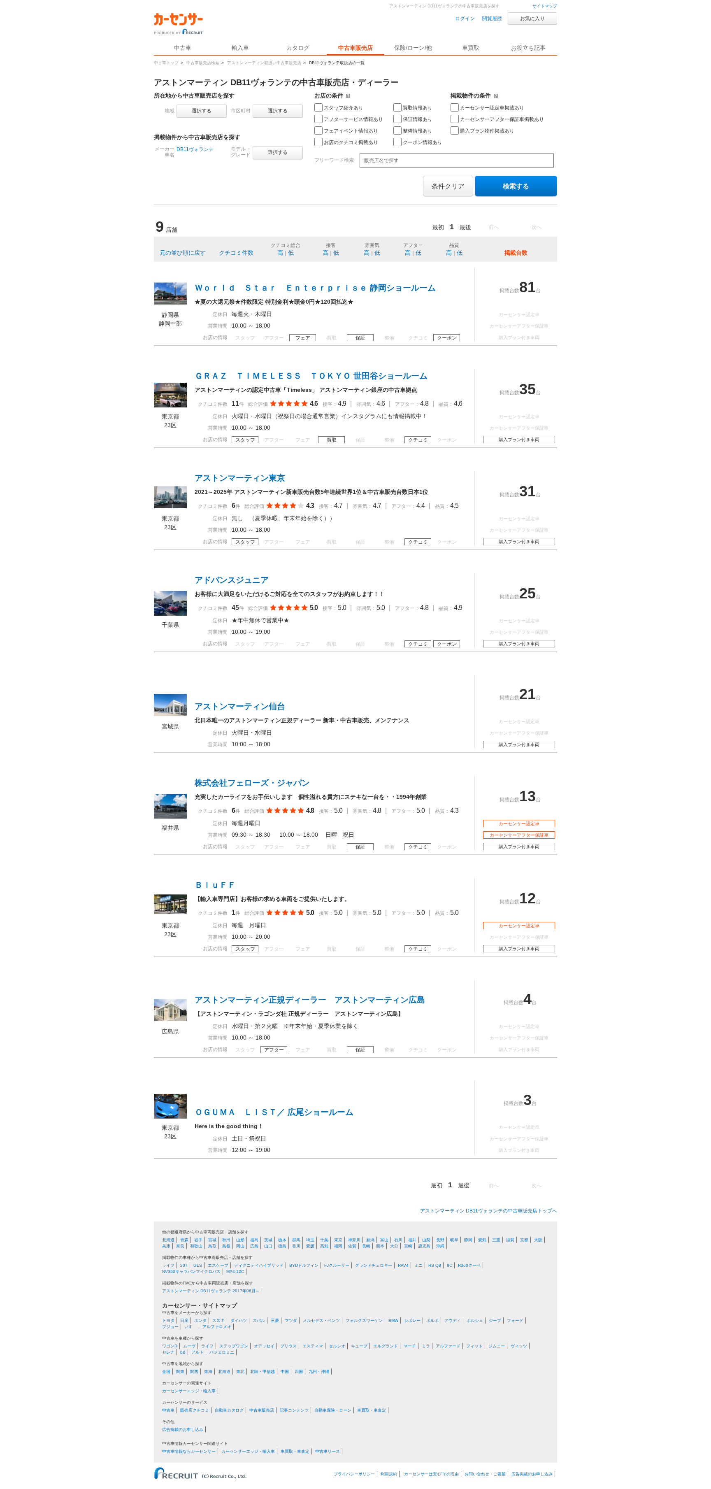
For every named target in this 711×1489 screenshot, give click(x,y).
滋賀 (510, 1240)
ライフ (168, 1265)
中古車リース (327, 1451)
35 (527, 389)
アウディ (452, 1320)
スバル (259, 1320)
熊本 (380, 1246)
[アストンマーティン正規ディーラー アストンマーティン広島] (170, 1020)
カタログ (297, 47)
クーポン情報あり (422, 142)
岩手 (198, 1240)
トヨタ (168, 1320)
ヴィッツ (519, 1346)
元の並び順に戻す (183, 252)
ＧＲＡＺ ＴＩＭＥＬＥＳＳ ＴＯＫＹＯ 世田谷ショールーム (311, 375)
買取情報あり (417, 108)
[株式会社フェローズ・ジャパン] (170, 816)
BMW (393, 1320)
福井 (412, 1240)
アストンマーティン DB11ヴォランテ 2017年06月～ (211, 1291)
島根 (226, 1246)
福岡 (338, 1246)
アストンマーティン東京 (240, 477)
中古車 (168, 1410)
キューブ (359, 1346)
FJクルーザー (336, 1265)
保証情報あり (417, 119)
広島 (254, 1246)
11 (235, 403)
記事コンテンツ (294, 1410)
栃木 (282, 1240)
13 (527, 796)
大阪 (538, 1240)
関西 (194, 1371)
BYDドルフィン (303, 1265)
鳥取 (212, 1246)
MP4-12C (235, 1271)
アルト (197, 1352)
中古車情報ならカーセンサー (189, 1451)
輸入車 (240, 47)
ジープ (495, 1320)
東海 (208, 1371)
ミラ (426, 1346)
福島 (254, 1240)
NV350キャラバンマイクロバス (191, 1271)
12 (527, 898)
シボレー (412, 1320)
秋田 (226, 1240)
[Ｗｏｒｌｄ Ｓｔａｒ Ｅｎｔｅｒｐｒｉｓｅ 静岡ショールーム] (170, 303)
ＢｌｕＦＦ (215, 884)
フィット (474, 1346)
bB (183, 1352)
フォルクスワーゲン (364, 1320)
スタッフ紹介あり (343, 108)
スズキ (218, 1320)
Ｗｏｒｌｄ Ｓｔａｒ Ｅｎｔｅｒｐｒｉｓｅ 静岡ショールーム (315, 287)
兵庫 (166, 1246)
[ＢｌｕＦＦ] (170, 914)
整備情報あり (417, 131)
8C (449, 1265)
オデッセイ (264, 1346)
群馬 (296, 1240)
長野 (440, 1240)
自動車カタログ (229, 1410)
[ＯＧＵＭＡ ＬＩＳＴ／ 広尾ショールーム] (170, 1116)
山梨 (426, 1240)
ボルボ (432, 1320)
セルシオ (337, 1346)
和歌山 (196, 1246)
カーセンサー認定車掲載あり (492, 108)
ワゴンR (169, 1346)
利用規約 (389, 1474)
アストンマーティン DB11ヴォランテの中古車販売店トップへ (488, 1211)
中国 (285, 1371)
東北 (240, 1371)
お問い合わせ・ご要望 (485, 1474)
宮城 (212, 1240)
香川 (296, 1246)
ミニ (418, 1265)
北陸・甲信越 (262, 1371)
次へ (536, 227)
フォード (515, 1320)
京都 (524, 1240)
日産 (184, 1320)
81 (527, 287)
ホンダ (200, 1320)
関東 (180, 1371)
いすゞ (190, 1326)
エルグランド (385, 1346)
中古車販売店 (355, 47)
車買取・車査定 (371, 1410)
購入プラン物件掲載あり (487, 131)
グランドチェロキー (373, 1265)
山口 (268, 1246)
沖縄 (440, 1246)
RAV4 (403, 1265)
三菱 (275, 1320)
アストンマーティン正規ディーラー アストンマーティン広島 (310, 999)
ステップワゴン (233, 1346)
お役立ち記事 (528, 47)
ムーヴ (189, 1346)
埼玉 (310, 1240)
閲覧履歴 (492, 18)
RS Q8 (434, 1265)
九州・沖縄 (319, 1371)
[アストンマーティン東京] (170, 507)
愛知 (482, 1240)
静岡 (468, 1240)
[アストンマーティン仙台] (170, 715)
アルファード (448, 1346)
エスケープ (218, 1265)
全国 (166, 1371)
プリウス (288, 1346)
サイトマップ (544, 6)
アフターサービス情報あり (353, 119)
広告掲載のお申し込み (182, 1429)
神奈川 (354, 1240)
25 (527, 593)
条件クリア (448, 186)
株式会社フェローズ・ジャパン (252, 782)
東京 (338, 1240)
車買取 (470, 47)
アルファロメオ (216, 1326)
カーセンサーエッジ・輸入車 (189, 1391)
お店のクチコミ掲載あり (351, 142)
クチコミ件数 (236, 252)
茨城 (268, 1240)
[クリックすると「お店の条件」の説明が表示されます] (348, 95)
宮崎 (408, 1246)
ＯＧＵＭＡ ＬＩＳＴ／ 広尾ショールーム (274, 1112)
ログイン (465, 18)
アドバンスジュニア (232, 579)
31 (527, 491)
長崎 (366, 1246)
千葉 (324, 1240)
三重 (496, 1240)
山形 (240, 1240)
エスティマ (312, 1346)
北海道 (168, 1240)
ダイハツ (238, 1320)
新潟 (370, 1240)
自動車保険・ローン (332, 1410)
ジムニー (496, 1346)
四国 (299, 1371)
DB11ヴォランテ (195, 149)
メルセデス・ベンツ (321, 1320)
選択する (201, 111)
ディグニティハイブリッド (258, 1265)
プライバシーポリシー (354, 1474)
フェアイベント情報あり (351, 131)
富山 (384, 1240)
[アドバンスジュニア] (170, 613)
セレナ (168, 1352)
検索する (516, 186)
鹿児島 (424, 1246)
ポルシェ (475, 1320)
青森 (184, 1240)
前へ (494, 227)
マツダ (291, 1320)
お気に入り (532, 18)
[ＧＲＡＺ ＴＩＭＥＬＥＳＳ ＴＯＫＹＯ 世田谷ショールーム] (170, 405)
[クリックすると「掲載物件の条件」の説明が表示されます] (496, 95)
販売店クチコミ (194, 1410)
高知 (324, 1246)
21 (527, 694)
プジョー (170, 1326)
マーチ (410, 1346)
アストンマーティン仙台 (240, 706)
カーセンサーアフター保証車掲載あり (502, 119)
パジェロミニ (221, 1352)
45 (235, 607)
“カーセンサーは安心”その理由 (431, 1474)
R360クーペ (469, 1265)
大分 (394, 1246)
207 (184, 1265)
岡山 (240, 1246)
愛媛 (310, 1246)
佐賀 (352, 1246)
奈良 (180, 1246)
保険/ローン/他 (413, 47)
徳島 (282, 1246)
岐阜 (454, 1240)
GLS (197, 1265)
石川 (398, 1240)
